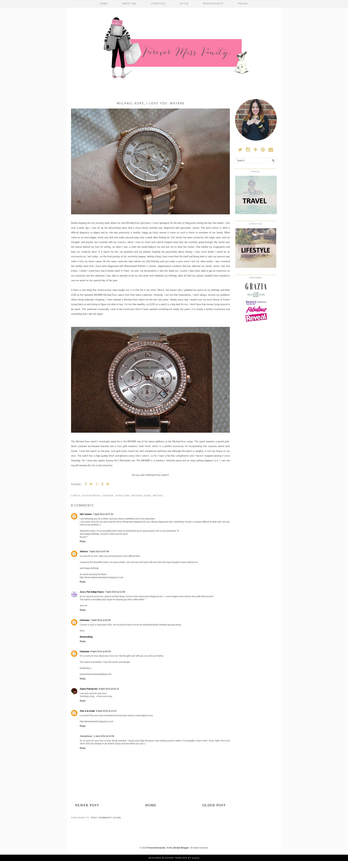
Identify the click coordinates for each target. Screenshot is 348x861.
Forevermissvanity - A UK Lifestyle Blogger (168, 848)
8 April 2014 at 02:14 (109, 689)
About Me (129, 3)
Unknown (84, 620)
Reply (83, 541)
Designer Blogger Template (168, 858)
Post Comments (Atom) (106, 818)
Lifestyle (158, 3)
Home (104, 3)
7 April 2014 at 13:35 (115, 592)
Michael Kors (141, 495)
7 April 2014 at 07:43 (103, 514)
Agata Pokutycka (89, 689)
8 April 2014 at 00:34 (100, 651)
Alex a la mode (87, 711)
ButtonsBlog (86, 637)
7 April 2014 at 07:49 (99, 551)
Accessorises (91, 495)
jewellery (122, 495)
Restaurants (213, 3)
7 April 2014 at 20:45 (100, 620)
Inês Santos (86, 514)
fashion (108, 495)
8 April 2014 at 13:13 (106, 711)
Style (184, 3)
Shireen (84, 551)
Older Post (214, 805)
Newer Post (87, 805)
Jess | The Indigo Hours (92, 592)
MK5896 (158, 495)
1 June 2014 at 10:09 (103, 736)
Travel (243, 3)
